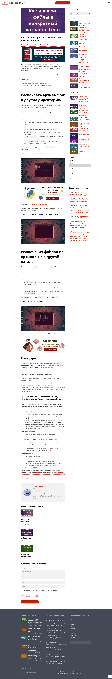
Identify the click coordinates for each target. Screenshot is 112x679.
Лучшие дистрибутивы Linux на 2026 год (84, 23)
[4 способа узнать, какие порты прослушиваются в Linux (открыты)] (74, 34)
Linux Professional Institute (38, 389)
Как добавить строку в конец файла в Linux (27, 538)
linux (45, 45)
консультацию (59, 472)
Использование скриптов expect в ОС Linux (79, 217)
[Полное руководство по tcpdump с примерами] (74, 42)
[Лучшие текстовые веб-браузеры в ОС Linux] (74, 123)
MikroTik (73, 633)
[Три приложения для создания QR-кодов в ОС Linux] (74, 129)
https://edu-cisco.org (38, 491)
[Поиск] (89, 13)
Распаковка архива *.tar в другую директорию (35, 83)
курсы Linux (27, 389)
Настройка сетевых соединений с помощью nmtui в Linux (55, 660)
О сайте (70, 671)
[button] (109, 3)
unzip (51, 45)
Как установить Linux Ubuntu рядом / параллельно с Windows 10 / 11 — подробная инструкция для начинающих (84, 59)
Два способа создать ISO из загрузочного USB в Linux (79, 235)
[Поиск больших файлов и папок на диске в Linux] (74, 79)
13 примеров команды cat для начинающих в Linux (79, 240)
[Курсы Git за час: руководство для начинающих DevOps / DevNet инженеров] (43, 352)
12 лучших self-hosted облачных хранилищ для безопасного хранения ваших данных (79, 200)
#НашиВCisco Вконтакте (51, 465)
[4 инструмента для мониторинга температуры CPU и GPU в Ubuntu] (74, 66)
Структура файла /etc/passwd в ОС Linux (83, 151)
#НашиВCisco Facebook (31, 467)
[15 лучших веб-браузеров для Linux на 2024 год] (74, 49)
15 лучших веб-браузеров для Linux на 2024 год (84, 50)
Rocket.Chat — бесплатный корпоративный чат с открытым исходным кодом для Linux (79, 211)
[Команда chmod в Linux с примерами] (74, 134)
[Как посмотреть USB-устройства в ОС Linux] (74, 118)
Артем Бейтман (38, 487)
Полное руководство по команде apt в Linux (84, 85)
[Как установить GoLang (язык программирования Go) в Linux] (74, 27)
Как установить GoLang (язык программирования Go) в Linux (84, 30)
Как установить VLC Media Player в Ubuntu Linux (84, 140)
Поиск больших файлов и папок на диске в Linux (84, 80)
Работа (73, 624)
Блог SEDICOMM (62, 671)
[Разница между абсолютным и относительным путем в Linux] (27, 545)
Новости (73, 620)
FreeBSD (73, 628)
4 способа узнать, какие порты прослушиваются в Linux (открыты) (84, 37)
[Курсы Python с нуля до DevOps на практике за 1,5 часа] (43, 200)
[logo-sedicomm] (5, 3)
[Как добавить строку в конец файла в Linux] (27, 529)
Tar (48, 45)
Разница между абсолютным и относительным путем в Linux (26, 555)
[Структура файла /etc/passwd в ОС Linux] (74, 150)
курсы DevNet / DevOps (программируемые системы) (45, 387)
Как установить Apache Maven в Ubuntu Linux (79, 220)
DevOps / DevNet (76, 637)
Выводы (26, 88)
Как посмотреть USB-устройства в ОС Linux (84, 119)
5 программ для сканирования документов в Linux (79, 231)
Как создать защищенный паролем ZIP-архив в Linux (43, 334)
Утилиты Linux (34, 45)
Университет (76, 671)
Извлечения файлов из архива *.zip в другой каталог (37, 85)
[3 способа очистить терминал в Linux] (24, 655)
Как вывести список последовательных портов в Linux (34, 637)
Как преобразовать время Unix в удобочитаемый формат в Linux (34, 648)
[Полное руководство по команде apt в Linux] (74, 84)
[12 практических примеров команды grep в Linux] (74, 73)
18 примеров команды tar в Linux (38, 204)
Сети (72, 631)
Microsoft (73, 635)
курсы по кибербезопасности (36, 385)
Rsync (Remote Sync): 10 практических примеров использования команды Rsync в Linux (79, 226)
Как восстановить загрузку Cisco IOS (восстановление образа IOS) (79, 194)
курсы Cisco (25, 385)
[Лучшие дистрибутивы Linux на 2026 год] (74, 22)
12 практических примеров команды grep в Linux (84, 75)
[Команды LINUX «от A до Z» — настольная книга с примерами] (43, 61)
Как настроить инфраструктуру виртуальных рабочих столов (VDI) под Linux (26, 521)
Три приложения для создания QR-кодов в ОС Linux (84, 130)
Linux (28, 45)
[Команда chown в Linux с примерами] (74, 145)
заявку (38, 472)
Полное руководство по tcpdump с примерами (83, 44)
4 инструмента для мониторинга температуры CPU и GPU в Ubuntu (84, 68)
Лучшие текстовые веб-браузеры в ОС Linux (84, 124)
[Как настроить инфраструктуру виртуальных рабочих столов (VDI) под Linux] (27, 510)
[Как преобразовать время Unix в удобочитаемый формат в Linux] (24, 646)
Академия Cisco (62, 673)
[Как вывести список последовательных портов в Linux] (24, 636)
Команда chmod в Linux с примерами (84, 135)
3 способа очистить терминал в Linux (34, 656)
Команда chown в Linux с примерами (84, 145)
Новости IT (74, 622)
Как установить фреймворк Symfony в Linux (54, 664)
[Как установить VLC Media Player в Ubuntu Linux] (74, 139)
